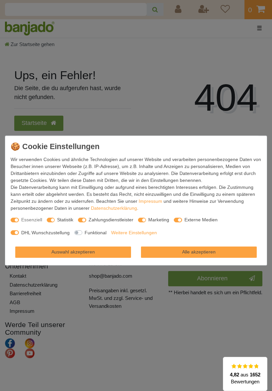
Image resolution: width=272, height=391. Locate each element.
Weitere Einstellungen (134, 232)
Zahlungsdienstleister (111, 219)
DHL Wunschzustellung (45, 232)
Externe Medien (201, 219)
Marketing (158, 219)
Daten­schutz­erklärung (114, 208)
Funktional (95, 232)
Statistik (65, 219)
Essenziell (31, 219)
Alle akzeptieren (199, 251)
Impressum (150, 201)
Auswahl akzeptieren (73, 251)
